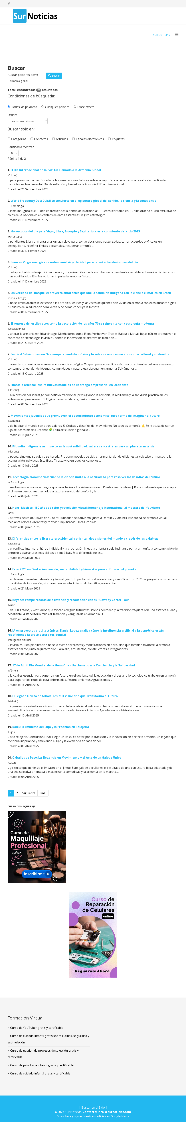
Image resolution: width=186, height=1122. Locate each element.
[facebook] (9, 4)
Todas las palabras (24, 107)
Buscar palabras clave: (23, 75)
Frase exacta (85, 107)
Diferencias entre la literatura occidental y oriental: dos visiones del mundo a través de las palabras (85, 538)
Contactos (41, 139)
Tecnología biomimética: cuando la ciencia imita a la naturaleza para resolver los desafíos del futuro (86, 477)
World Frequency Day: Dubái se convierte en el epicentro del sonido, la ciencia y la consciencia (83, 201)
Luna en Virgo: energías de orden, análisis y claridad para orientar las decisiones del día (74, 262)
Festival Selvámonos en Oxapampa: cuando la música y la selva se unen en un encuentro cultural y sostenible (90, 354)
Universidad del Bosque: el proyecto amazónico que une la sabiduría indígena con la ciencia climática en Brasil (91, 293)
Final (43, 793)
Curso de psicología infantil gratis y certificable (42, 1065)
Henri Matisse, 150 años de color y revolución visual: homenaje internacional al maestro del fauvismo (86, 508)
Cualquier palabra (57, 107)
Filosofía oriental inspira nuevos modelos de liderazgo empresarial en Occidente (69, 385)
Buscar (55, 75)
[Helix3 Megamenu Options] (176, 35)
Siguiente (28, 793)
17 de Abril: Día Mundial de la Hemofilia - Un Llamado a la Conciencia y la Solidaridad (73, 665)
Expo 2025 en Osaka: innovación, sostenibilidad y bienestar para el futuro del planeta (74, 569)
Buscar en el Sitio (93, 1107)
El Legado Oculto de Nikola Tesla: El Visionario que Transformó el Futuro (65, 696)
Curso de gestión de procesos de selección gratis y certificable (43, 1054)
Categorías (18, 139)
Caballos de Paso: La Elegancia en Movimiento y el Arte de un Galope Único (66, 757)
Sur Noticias (161, 34)
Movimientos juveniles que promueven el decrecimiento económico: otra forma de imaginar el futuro (85, 416)
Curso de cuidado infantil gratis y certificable (40, 1073)
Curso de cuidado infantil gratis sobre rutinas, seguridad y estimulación (48, 1039)
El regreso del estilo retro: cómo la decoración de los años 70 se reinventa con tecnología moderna (82, 323)
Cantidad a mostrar (21, 147)
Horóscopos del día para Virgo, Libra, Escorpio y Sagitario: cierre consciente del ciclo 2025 (75, 231)
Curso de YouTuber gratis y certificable (36, 1028)
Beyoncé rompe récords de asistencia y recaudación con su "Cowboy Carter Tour (70, 600)
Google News (120, 1116)
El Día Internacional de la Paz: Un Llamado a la (56, 170)
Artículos (62, 139)
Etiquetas (118, 139)
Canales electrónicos (90, 139)
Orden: (12, 115)
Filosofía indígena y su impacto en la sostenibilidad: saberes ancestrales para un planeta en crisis (83, 446)
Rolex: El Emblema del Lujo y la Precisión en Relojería (50, 727)
